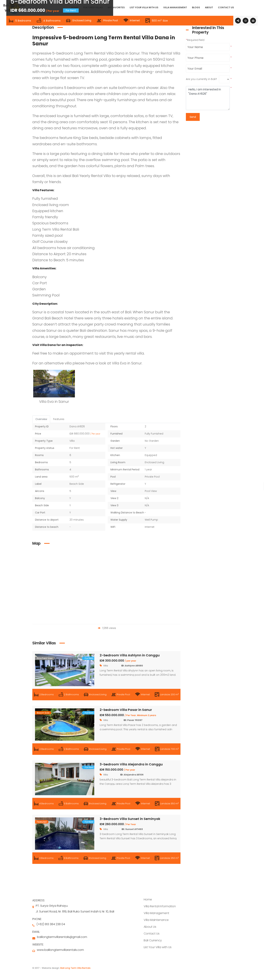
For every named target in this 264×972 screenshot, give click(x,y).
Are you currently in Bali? (201, 79)
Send (193, 117)
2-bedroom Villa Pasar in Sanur (126, 709)
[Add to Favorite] (245, 20)
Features (58, 419)
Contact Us (151, 933)
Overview (41, 419)
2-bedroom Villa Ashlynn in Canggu (130, 655)
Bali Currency (153, 940)
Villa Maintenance (156, 920)
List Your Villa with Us (158, 947)
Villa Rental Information (160, 906)
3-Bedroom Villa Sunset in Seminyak (130, 819)
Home (148, 899)
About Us (150, 927)
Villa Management (156, 913)
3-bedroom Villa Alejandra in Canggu (131, 764)
